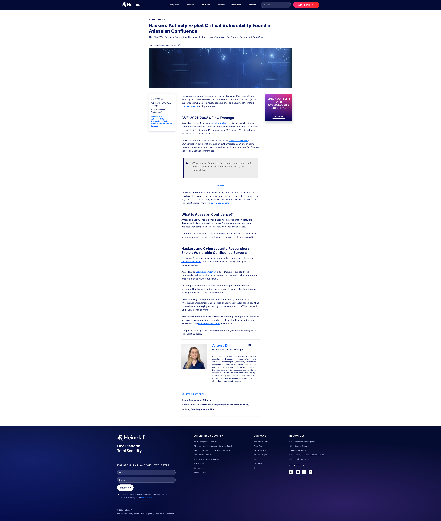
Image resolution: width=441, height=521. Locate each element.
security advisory (219, 123)
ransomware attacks (209, 323)
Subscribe (125, 487)
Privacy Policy (146, 497)
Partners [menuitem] (220, 4)
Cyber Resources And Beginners (302, 441)
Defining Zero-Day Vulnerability (197, 409)
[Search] (286, 5)
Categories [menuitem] (174, 4)
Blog (255, 468)
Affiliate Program (261, 455)
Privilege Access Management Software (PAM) (213, 446)
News (161, 19)
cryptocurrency (189, 106)
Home (152, 19)
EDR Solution (199, 463)
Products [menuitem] (190, 4)
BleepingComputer (205, 271)
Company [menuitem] (252, 4)
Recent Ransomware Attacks (196, 400)
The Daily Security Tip (298, 450)
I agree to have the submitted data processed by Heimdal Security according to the (144, 496)
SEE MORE (278, 116)
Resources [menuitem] (236, 4)
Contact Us (258, 463)
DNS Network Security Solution (206, 459)
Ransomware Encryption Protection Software (212, 450)
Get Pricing (304, 4)
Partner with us (260, 450)
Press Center (259, 446)
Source (220, 185)
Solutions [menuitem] (205, 4)
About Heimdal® (261, 441)
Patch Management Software (205, 441)
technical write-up (191, 261)
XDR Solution (199, 468)
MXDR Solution (200, 472)
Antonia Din (221, 345)
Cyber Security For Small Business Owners (306, 455)
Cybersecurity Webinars (299, 459)
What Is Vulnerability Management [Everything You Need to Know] (215, 404)
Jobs (255, 459)
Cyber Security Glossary (299, 446)
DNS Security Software (203, 455)
